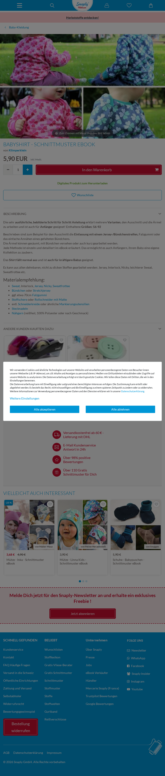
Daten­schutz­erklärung (132, 391)
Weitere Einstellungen (24, 398)
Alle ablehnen (120, 409)
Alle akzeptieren (44, 409)
